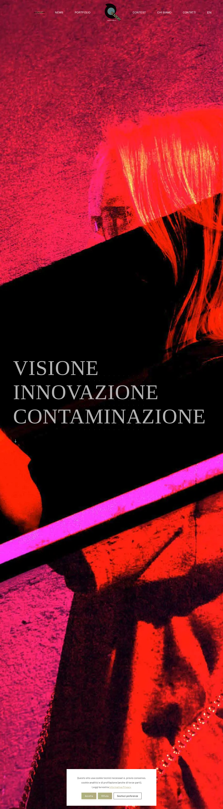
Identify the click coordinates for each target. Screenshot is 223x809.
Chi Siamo (164, 12)
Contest (139, 12)
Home (40, 12)
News (59, 12)
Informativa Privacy (120, 787)
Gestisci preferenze (127, 795)
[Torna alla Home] (111, 12)
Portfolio (82, 12)
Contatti (189, 12)
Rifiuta (104, 795)
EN (209, 12)
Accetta (89, 795)
